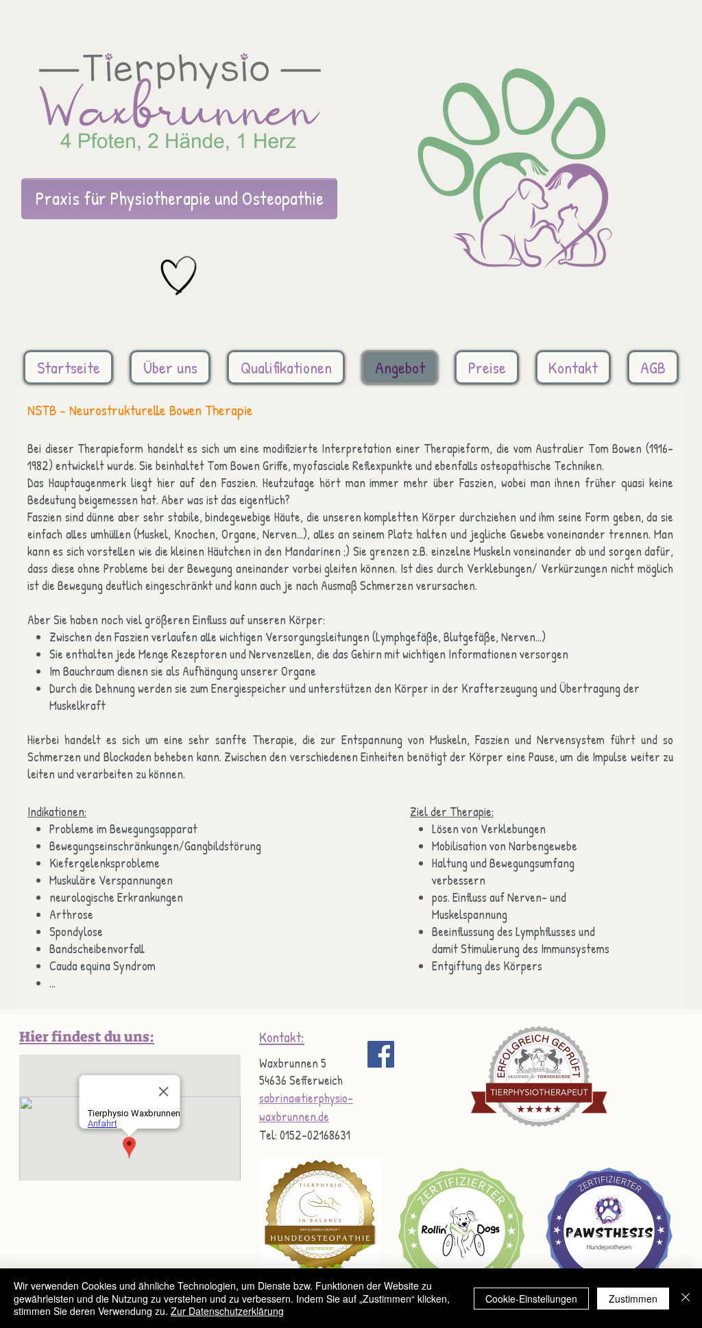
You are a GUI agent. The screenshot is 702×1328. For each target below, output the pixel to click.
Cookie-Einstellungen (531, 1298)
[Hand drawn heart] (178, 276)
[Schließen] (685, 1298)
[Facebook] (380, 1054)
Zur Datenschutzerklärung (227, 1311)
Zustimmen (633, 1298)
